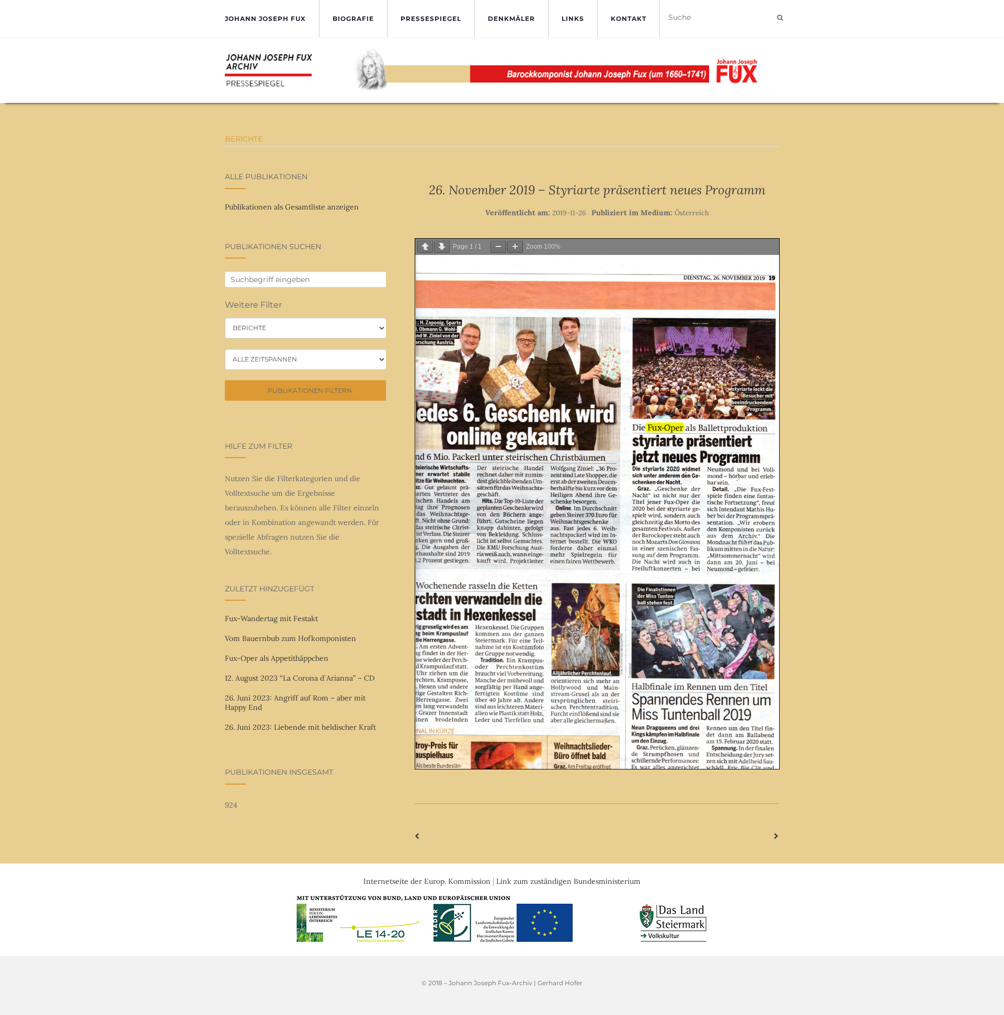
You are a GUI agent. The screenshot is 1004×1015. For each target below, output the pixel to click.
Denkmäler (511, 18)
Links (573, 18)
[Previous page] (425, 247)
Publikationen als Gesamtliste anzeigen (292, 207)
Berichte (244, 139)
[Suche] (780, 18)
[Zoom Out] (498, 247)
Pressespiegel (431, 18)
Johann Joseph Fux (265, 18)
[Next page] (442, 247)
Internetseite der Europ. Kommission (426, 881)
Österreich (692, 212)
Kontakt (628, 18)
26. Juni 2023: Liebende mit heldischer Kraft (300, 727)
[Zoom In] (515, 247)
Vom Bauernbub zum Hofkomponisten (290, 638)
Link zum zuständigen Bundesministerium (568, 881)
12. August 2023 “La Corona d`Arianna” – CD (299, 678)
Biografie (353, 18)
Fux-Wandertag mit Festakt (271, 618)
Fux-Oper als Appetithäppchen (276, 658)
